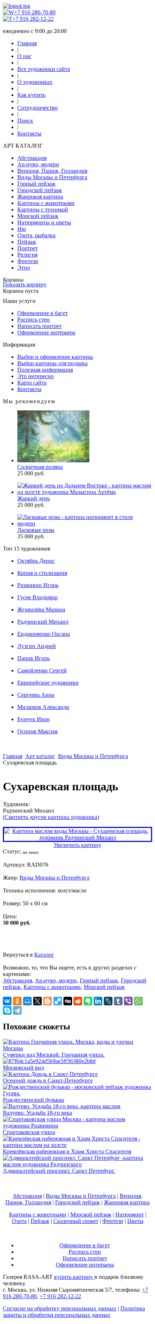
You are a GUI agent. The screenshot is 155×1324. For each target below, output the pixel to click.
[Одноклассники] (17, 1001)
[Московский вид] (49, 1061)
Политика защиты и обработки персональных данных (74, 1311)
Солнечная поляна (40, 467)
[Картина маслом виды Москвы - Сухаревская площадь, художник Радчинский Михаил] (77, 837)
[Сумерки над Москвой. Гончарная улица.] (77, 1048)
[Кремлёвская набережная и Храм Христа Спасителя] (77, 1145)
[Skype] (7, 1010)
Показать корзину (24, 284)
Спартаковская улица (29, 1132)
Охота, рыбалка (36, 235)
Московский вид (23, 1068)
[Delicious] (57, 1001)
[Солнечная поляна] (53, 460)
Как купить (31, 95)
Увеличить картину (77, 845)
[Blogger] (47, 1001)
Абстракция (31, 158)
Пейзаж (26, 242)
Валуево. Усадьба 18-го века (37, 1113)
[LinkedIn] (98, 1001)
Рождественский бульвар (33, 1100)
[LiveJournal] (108, 1001)
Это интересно (35, 376)
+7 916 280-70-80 (35, 12)
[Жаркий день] (84, 492)
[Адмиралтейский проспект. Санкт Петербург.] (77, 1164)
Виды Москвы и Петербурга (52, 177)
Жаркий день (33, 498)
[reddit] (78, 1001)
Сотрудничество (37, 108)
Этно (23, 268)
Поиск (25, 121)
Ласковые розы (35, 530)
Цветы (135, 1221)
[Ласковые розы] (84, 523)
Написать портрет (39, 326)
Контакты (29, 133)
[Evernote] (88, 1001)
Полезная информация (45, 370)
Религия (27, 255)
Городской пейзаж (39, 190)
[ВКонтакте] (7, 1001)
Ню (21, 229)
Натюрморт (129, 1214)
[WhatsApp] (138, 1001)
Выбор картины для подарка (52, 363)
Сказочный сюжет (75, 1221)
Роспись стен (33, 319)
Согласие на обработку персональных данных (59, 1308)
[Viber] (128, 1001)
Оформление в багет (42, 313)
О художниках (35, 82)
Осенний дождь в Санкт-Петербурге (48, 1080)
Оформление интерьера (46, 332)
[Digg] (67, 1001)
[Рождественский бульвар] (77, 1093)
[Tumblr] (118, 1001)
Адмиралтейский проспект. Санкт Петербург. (59, 1171)
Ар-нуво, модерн (38, 164)
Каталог (44, 955)
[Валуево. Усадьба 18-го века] (61, 1106)
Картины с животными (46, 203)
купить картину (74, 1277)
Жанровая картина (40, 197)
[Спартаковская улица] (77, 1126)
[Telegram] (17, 1010)
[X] (37, 1001)
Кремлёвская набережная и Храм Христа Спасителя (67, 1151)
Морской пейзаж (37, 216)
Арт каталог (40, 756)
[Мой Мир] (27, 1001)
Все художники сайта (43, 69)
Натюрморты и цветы (44, 222)
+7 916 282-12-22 (33, 19)
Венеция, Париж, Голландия (52, 171)
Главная (27, 43)
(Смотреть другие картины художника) (51, 817)
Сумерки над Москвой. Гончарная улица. (54, 1055)
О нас (24, 56)
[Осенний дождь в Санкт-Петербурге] (50, 1074)
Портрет (27, 248)
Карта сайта (31, 383)
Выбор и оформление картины (55, 357)
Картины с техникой (42, 209)
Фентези (27, 261)
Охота (19, 1221)
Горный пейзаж (36, 184)
